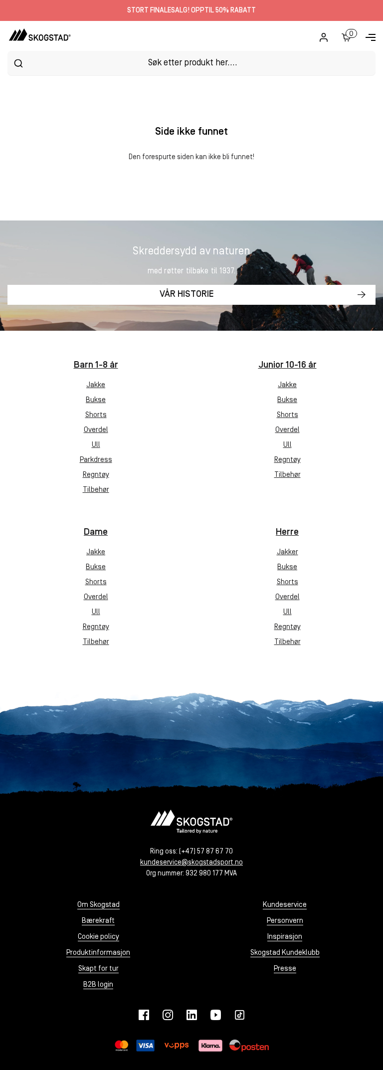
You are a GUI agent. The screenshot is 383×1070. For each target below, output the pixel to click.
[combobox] (191, 63)
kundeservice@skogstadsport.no (191, 862)
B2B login (98, 985)
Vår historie (187, 294)
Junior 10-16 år (287, 365)
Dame (96, 532)
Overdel (96, 430)
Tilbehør (96, 490)
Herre (287, 532)
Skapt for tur (98, 969)
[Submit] (18, 63)
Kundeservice (285, 905)
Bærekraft (98, 921)
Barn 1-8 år (96, 365)
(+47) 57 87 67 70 (206, 852)
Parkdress (96, 460)
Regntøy (96, 475)
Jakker (287, 552)
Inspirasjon (284, 937)
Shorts (96, 415)
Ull (96, 445)
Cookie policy (98, 937)
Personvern (285, 921)
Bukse (96, 400)
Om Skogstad (98, 905)
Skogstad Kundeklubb (285, 953)
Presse (285, 969)
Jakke (95, 385)
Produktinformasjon (98, 953)
